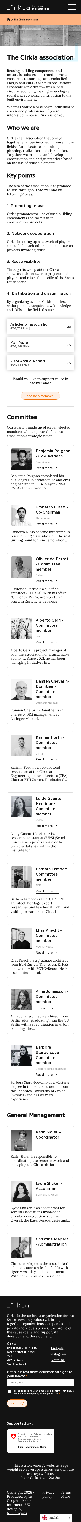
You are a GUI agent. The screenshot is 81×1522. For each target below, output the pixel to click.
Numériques (17, 1513)
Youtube (58, 1360)
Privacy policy (48, 1494)
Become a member (38, 396)
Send (15, 1403)
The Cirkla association (26, 19)
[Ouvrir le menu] (72, 7)
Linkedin (58, 1348)
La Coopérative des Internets (20, 1500)
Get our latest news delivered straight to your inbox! (39, 1374)
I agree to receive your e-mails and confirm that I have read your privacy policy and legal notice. (43, 1392)
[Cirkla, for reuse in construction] (18, 1305)
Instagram (58, 1354)
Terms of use (66, 1494)
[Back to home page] (9, 20)
